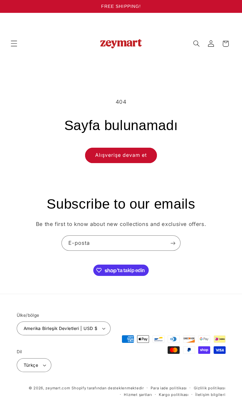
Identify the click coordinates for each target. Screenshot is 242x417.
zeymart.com (57, 388)
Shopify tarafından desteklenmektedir (108, 388)
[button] (14, 43)
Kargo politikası (174, 394)
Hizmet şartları (138, 394)
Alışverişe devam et (121, 155)
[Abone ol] (173, 243)
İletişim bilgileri (210, 394)
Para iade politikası (169, 388)
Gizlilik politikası (210, 388)
